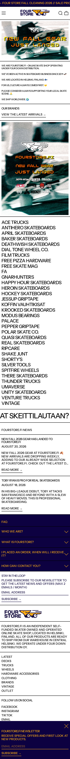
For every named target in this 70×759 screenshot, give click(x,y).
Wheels (7, 669)
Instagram (10, 711)
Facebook (9, 707)
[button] (60, 13)
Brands (7, 682)
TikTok (7, 715)
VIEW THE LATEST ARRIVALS (21, 114)
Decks (6, 661)
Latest (6, 657)
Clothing (9, 678)
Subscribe (9, 599)
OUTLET (7, 691)
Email (6, 719)
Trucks (7, 665)
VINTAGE (7, 686)
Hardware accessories (20, 674)
